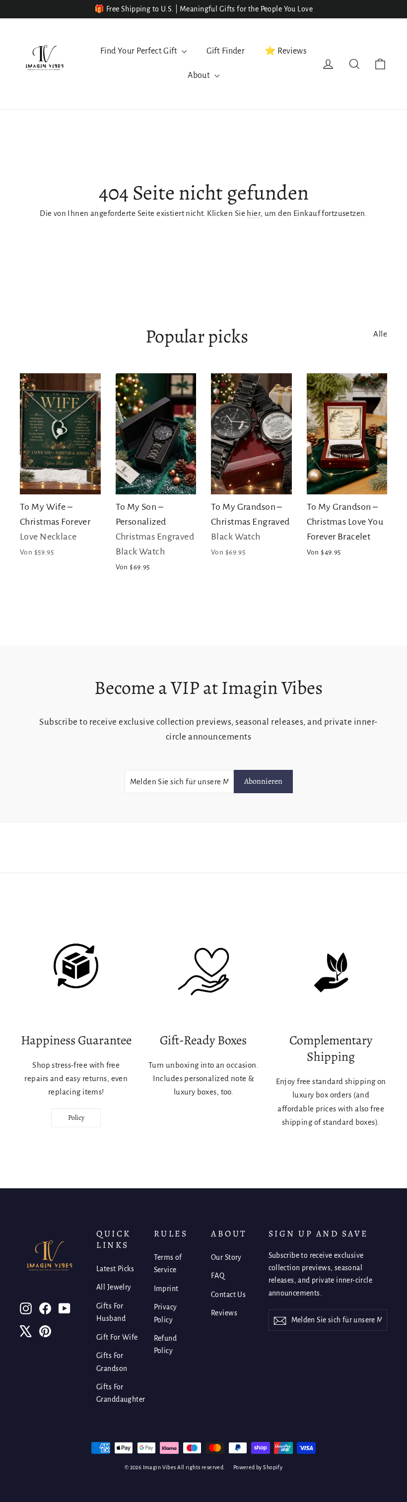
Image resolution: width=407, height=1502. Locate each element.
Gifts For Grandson (111, 1362)
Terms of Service (168, 1263)
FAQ (217, 1276)
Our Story (226, 1257)
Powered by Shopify (258, 1467)
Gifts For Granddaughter (117, 1393)
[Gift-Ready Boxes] (203, 972)
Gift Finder (225, 51)
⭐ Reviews (286, 51)
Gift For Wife (117, 1337)
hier (254, 213)
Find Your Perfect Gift (139, 51)
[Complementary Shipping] (331, 972)
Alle (380, 334)
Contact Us (228, 1294)
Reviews (224, 1313)
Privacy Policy (165, 1313)
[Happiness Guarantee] (76, 972)
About (200, 75)
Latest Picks (115, 1269)
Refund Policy (165, 1344)
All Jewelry (114, 1287)
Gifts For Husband (111, 1312)
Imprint (166, 1289)
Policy (76, 1117)
